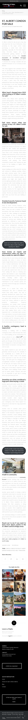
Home (3, 679)
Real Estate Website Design (7, 712)
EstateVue (15, 545)
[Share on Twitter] (11, 559)
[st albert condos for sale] (14, 35)
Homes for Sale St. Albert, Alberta (10, 681)
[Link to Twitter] (20, 716)
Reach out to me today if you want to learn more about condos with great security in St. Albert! (14, 244)
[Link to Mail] (25, 716)
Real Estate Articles (7, 26)
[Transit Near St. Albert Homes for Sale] (20, 610)
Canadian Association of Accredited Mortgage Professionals (14, 57)
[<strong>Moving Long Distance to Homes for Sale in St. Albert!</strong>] (20, 575)
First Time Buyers (20, 550)
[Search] (20, 5)
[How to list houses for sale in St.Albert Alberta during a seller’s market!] (20, 598)
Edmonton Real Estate (8, 550)
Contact (4, 686)
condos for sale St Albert (18, 548)
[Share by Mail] (23, 559)
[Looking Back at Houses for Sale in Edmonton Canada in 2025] (8, 575)
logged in (10, 636)
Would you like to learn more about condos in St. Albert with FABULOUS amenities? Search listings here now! (14, 450)
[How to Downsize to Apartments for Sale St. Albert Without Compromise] (8, 610)
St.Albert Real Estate (17, 26)
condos (8, 548)
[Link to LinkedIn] (18, 716)
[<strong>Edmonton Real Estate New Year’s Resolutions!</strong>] (8, 586)
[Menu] (24, 5)
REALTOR (19, 337)
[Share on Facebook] (5, 559)
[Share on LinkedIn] (17, 559)
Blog (3, 11)
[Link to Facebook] (22, 716)
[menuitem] (20, 5)
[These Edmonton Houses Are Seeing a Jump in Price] (8, 598)
